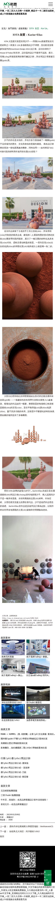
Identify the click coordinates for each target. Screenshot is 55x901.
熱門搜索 (12, 28)
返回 (2, 836)
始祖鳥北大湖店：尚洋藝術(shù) (24, 831)
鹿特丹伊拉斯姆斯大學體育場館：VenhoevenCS (31, 826)
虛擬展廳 (22, 28)
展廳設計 (10, 817)
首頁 (3, 28)
